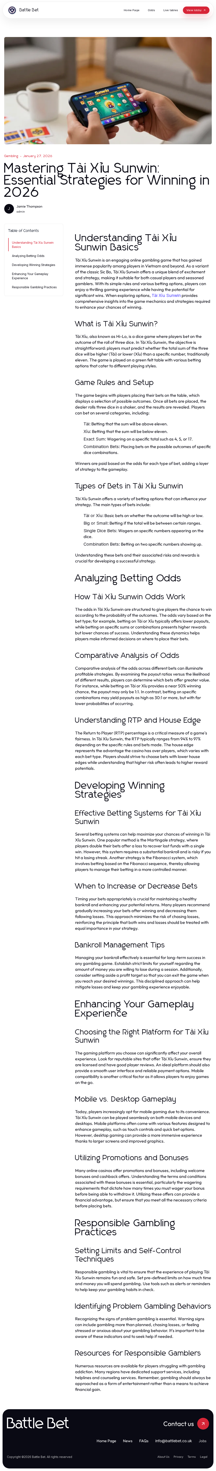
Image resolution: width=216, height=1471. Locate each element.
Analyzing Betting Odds (28, 256)
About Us (163, 1457)
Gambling (11, 156)
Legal (203, 1457)
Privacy (178, 1457)
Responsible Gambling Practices (34, 287)
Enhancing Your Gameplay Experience (30, 276)
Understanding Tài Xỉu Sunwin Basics (33, 244)
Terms (192, 1457)
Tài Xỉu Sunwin (166, 295)
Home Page (106, 1440)
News (127, 1440)
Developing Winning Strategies (33, 265)
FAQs (143, 1440)
